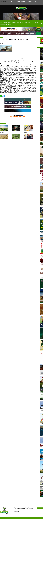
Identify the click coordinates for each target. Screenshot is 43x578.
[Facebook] (0, 3)
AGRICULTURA (14, 22)
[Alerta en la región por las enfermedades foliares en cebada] (30, 128)
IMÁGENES (36, 22)
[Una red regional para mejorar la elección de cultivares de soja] (5, 128)
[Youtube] (3, 3)
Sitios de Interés (30, 1)
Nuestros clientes (24, 1)
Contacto (35, 1)
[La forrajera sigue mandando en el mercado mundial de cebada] (5, 136)
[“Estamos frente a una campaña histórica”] (18, 128)
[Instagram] (2, 3)
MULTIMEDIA (25, 22)
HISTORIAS (2, 24)
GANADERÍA (9, 22)
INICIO (1, 22)
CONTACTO (9, 24)
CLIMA (18, 22)
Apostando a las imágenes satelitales (4, 121)
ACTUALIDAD (5, 22)
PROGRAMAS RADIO (31, 22)
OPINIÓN (5, 24)
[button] (42, 23)
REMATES (21, 22)
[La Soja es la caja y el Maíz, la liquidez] (30, 136)
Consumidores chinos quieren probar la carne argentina (29, 121)
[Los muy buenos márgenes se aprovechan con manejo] (18, 136)
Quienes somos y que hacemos (15, 1)
